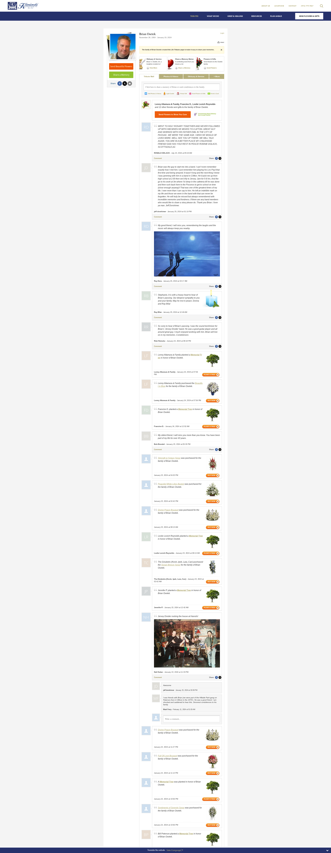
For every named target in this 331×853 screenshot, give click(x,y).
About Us (265, 6)
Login (222, 33)
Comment (158, 158)
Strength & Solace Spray (169, 458)
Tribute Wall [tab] (149, 76)
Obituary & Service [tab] (196, 76)
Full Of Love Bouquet (167, 756)
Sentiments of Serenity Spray (171, 808)
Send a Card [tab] (215, 93)
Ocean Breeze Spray (170, 565)
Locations (279, 6)
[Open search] (321, 6)
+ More (219, 76)
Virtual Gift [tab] (183, 93)
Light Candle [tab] (170, 93)
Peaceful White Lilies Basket (171, 484)
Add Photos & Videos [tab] (154, 93)
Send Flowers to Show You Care (173, 114)
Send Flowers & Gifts (309, 16)
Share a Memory (121, 74)
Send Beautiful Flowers (121, 66)
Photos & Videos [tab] (171, 76)
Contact (292, 6)
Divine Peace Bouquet (168, 510)
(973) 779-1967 (307, 6)
